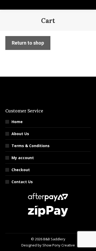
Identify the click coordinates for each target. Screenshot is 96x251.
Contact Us (22, 181)
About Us (20, 133)
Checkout (20, 169)
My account (22, 157)
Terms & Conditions (30, 145)
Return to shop (28, 43)
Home (17, 121)
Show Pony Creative (58, 245)
